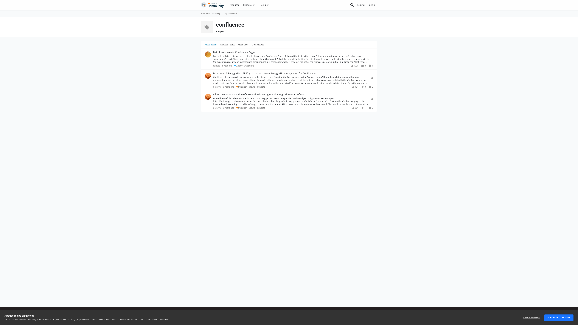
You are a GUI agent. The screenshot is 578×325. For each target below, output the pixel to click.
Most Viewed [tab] (258, 44)
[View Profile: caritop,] (208, 54)
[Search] (352, 5)
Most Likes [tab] (243, 44)
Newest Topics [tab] (227, 44)
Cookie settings (531, 318)
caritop (216, 65)
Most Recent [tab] (211, 44)
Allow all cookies (558, 318)
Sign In (372, 4)
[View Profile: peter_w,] (208, 76)
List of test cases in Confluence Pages (234, 52)
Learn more (163, 319)
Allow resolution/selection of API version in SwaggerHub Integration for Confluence (260, 94)
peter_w (217, 86)
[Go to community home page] (212, 5)
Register (361, 4)
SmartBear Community (210, 13)
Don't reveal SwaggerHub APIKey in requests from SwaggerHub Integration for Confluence (264, 73)
